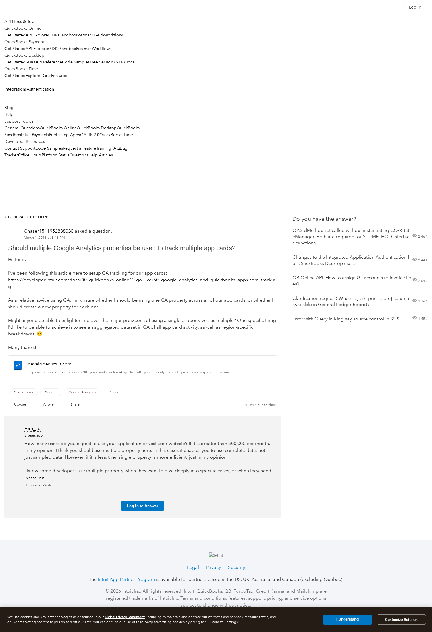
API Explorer (37, 35)
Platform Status (55, 155)
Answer (49, 404)
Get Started (15, 35)
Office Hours (30, 155)
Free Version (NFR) (107, 62)
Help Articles (100, 155)
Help (9, 114)
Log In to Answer (142, 506)
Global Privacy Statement (125, 617)
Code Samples (76, 62)
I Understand (347, 619)
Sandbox (67, 35)
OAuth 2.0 (89, 134)
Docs (129, 62)
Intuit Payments (35, 134)
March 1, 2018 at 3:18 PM (44, 237)
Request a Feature (79, 148)
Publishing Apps (64, 134)
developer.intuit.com (50, 364)
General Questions (22, 128)
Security (236, 567)
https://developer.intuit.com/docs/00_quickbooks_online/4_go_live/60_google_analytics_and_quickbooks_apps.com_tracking (129, 372)
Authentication (40, 89)
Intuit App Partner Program (126, 579)
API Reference (49, 62)
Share (75, 404)
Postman (84, 35)
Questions (78, 155)
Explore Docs (38, 75)
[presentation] (18, 366)
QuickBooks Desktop (97, 128)
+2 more (114, 392)
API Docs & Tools (20, 21)
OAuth (98, 35)
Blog (9, 107)
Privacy (213, 567)
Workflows (114, 35)
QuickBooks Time (116, 134)
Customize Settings (401, 620)
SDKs (54, 35)
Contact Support (19, 148)
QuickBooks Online (58, 128)
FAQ (115, 148)
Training (103, 148)
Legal (193, 567)
